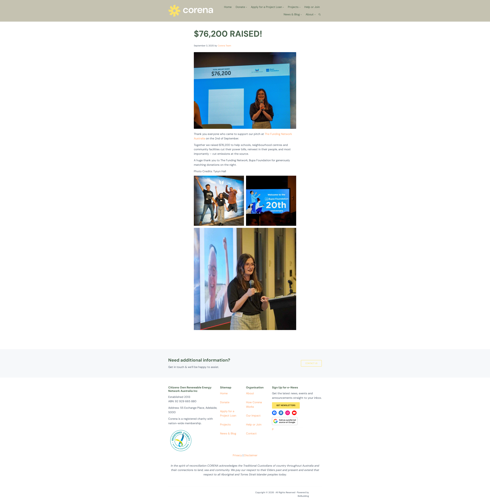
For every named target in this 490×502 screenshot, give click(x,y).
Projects (225, 424)
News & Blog (228, 433)
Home (224, 393)
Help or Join (253, 424)
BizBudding (303, 496)
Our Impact (253, 415)
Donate (224, 402)
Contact (251, 433)
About (250, 393)
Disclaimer (250, 455)
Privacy (237, 455)
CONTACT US (311, 363)
